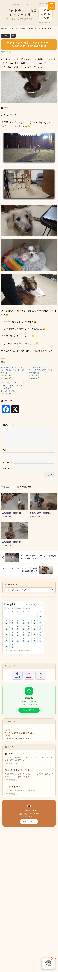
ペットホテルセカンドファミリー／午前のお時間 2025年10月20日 (13, 385)
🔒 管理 (39, 604)
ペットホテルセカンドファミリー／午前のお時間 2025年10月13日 (41, 370)
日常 (13, 35)
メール (7, 462)
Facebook (17, 677)
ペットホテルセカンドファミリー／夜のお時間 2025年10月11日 (13, 370)
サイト (6, 468)
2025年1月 (5, 35)
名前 (6, 450)
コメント (8, 425)
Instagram (29, 677)
